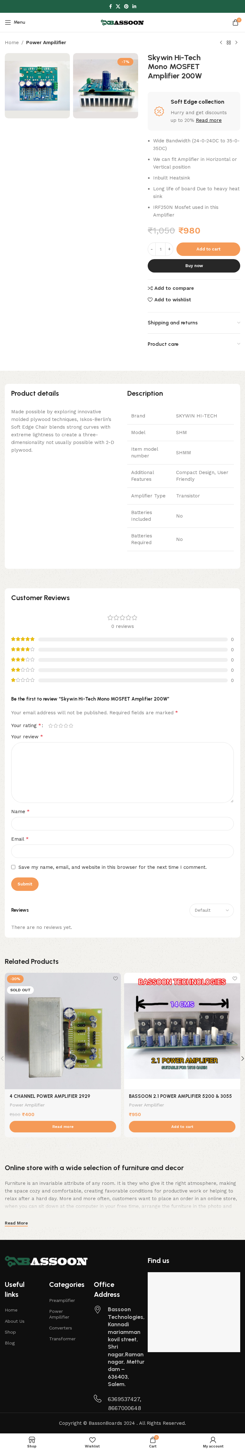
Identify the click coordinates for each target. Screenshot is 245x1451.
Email (20, 839)
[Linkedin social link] (134, 6)
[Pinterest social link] (126, 6)
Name (20, 811)
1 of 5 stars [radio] (50, 725)
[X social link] (118, 6)
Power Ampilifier (46, 42)
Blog (10, 1342)
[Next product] (236, 43)
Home (12, 42)
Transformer (62, 1338)
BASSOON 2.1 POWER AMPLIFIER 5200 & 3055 (180, 1096)
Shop (10, 1332)
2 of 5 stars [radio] (55, 725)
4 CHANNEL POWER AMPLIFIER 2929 (50, 1096)
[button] (182, 1126)
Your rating (26, 725)
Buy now (194, 265)
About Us (15, 1321)
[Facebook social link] (110, 6)
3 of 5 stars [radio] (60, 725)
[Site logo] (122, 22)
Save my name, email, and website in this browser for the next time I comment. (113, 867)
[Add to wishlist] (115, 978)
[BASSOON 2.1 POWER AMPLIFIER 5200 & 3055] (182, 1031)
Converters (60, 1327)
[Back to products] (229, 43)
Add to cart (208, 249)
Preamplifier (62, 1300)
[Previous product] (221, 43)
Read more (209, 120)
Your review (27, 736)
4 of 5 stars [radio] (65, 725)
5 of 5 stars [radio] (70, 725)
